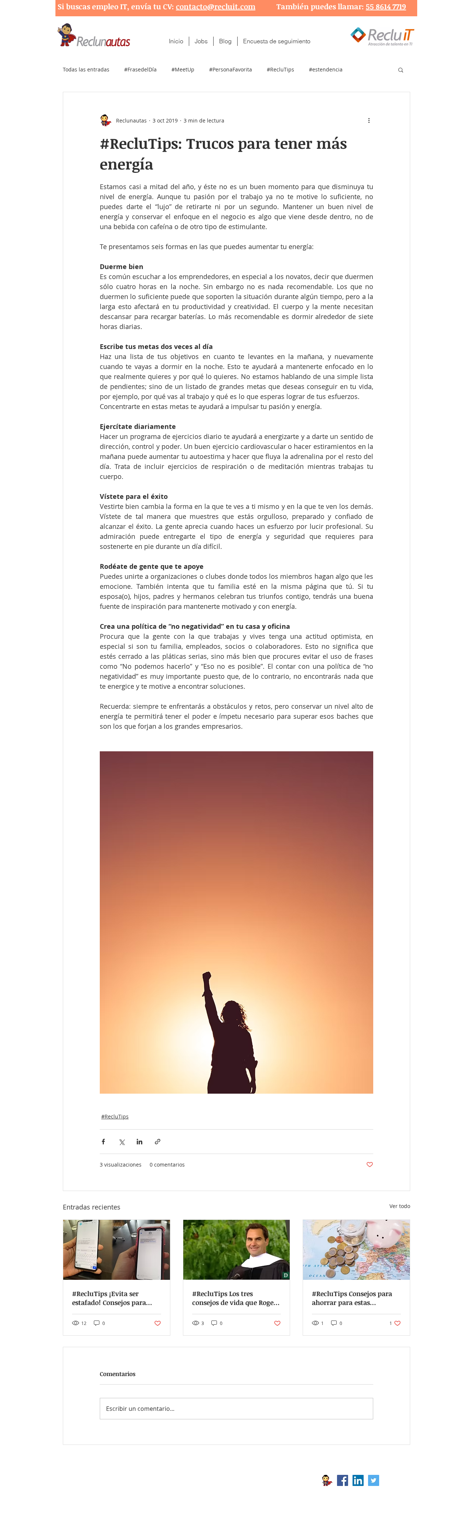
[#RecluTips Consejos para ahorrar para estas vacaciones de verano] (356, 1250)
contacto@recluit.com (215, 6)
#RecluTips (280, 69)
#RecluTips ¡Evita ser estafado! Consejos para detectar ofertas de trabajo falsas (114, 1298)
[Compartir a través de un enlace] (157, 1141)
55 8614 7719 (386, 6)
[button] (400, 70)
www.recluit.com (242, 1480)
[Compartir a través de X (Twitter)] (121, 1141)
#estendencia (326, 69)
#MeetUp (182, 69)
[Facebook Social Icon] (342, 1480)
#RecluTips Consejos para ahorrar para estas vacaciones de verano (352, 1298)
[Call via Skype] (394, 1482)
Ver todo (399, 1205)
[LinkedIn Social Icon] (358, 1480)
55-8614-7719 (140, 1492)
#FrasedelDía (140, 69)
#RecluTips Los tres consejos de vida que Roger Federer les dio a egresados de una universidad (234, 1298)
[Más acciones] (368, 120)
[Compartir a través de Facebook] (103, 1141)
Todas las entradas (86, 69)
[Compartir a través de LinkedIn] (139, 1141)
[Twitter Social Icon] (373, 1480)
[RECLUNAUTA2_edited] (327, 1480)
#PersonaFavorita (230, 69)
